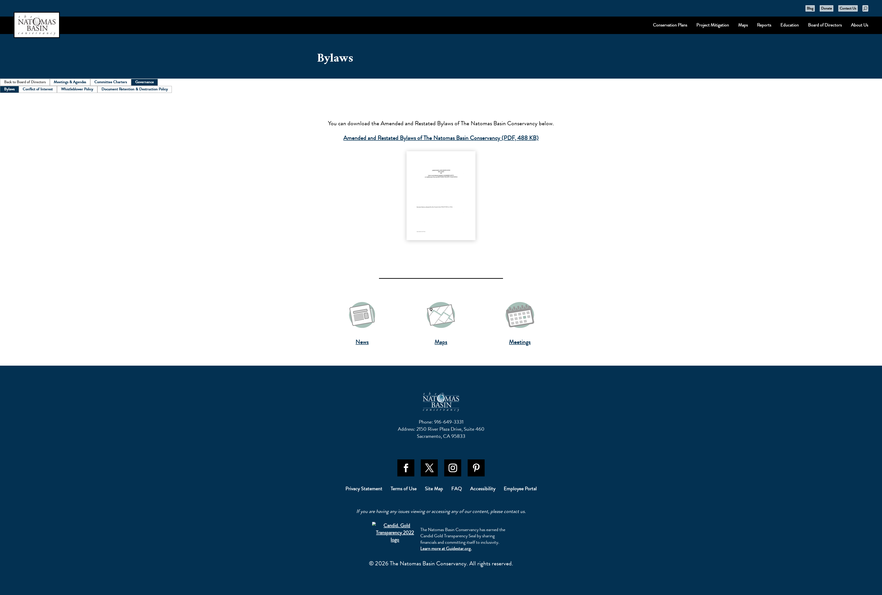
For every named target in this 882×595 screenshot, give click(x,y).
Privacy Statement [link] (363, 489)
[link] (441, 195)
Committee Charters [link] (110, 82)
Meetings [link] (520, 342)
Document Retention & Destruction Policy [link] (135, 89)
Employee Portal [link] (520, 489)
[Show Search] (865, 8)
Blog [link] (810, 8)
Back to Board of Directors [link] (25, 82)
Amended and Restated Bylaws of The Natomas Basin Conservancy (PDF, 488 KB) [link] (441, 138)
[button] (405, 467)
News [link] (362, 342)
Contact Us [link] (848, 8)
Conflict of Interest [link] (38, 89)
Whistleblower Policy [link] (77, 89)
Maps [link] (441, 342)
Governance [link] (144, 82)
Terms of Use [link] (404, 489)
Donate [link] (826, 8)
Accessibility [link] (482, 489)
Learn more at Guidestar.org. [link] (446, 548)
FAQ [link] (456, 489)
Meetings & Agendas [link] (70, 82)
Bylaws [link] (9, 89)
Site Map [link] (434, 489)
